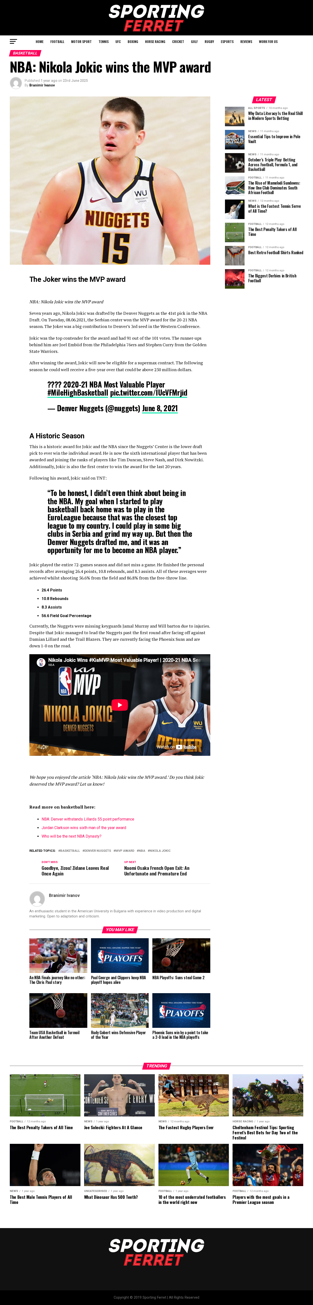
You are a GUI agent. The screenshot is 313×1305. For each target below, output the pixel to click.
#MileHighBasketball (77, 392)
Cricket (178, 41)
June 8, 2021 (160, 407)
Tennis (104, 41)
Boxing (133, 41)
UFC (118, 41)
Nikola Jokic (160, 850)
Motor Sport (81, 41)
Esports (227, 41)
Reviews (246, 41)
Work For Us (268, 41)
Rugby (209, 41)
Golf (194, 41)
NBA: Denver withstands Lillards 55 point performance (88, 819)
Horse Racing (155, 41)
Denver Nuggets (97, 850)
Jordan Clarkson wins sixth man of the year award (84, 827)
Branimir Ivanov (42, 85)
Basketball (70, 850)
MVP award (124, 850)
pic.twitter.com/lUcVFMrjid (148, 392)
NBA (142, 850)
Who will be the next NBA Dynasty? (71, 836)
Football (57, 41)
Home (40, 41)
